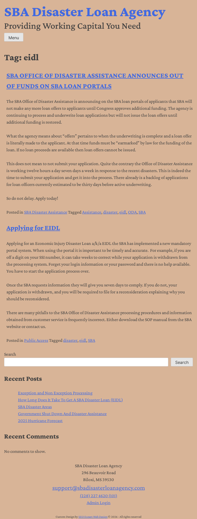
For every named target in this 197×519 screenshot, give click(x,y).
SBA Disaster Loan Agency (84, 11)
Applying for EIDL (33, 228)
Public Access (36, 340)
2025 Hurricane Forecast (40, 420)
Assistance (91, 212)
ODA (132, 212)
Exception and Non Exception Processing (55, 392)
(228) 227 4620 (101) (98, 495)
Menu (13, 37)
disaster (110, 212)
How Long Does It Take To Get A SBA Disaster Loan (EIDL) (70, 399)
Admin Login (99, 502)
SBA (142, 212)
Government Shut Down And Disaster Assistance (62, 413)
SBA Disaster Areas (35, 406)
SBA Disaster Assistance (45, 212)
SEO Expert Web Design (92, 516)
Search (10, 354)
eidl (122, 212)
